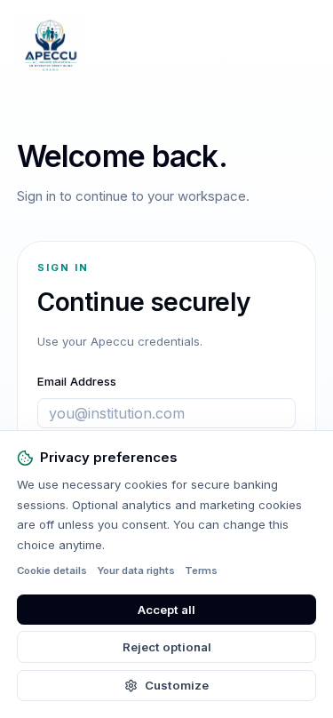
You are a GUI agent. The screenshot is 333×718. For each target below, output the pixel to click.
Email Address (76, 381)
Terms (201, 570)
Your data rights (136, 570)
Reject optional (167, 647)
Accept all (166, 609)
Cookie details (52, 570)
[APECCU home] (50, 46)
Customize (177, 685)
